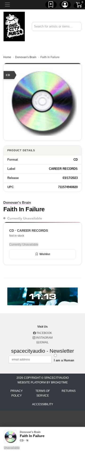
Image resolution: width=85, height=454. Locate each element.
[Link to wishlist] (51, 5)
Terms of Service (42, 393)
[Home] (14, 26)
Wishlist (44, 254)
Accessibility (42, 404)
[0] (79, 5)
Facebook (44, 333)
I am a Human (64, 360)
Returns (69, 391)
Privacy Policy (16, 393)
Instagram (44, 337)
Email (44, 342)
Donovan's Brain (25, 57)
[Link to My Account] (65, 5)
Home (7, 57)
